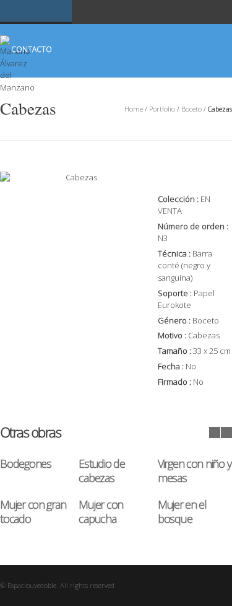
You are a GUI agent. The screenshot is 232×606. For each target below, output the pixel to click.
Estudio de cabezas (101, 470)
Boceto (191, 108)
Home (133, 108)
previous (214, 432)
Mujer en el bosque (182, 511)
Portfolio (162, 108)
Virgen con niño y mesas (194, 470)
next (226, 432)
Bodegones (25, 463)
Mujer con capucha (101, 511)
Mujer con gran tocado (33, 511)
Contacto (31, 49)
